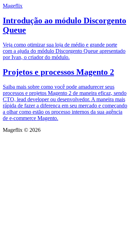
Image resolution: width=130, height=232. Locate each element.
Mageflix (13, 6)
